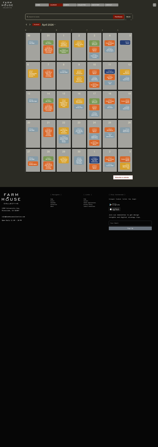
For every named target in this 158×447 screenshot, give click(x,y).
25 (109, 122)
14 (48, 93)
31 (48, 35)
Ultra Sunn (110, 107)
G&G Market (110, 130)
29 (63, 151)
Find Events (118, 17)
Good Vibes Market (110, 77)
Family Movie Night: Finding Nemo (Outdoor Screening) (48, 108)
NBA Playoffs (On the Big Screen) (63, 160)
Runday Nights (33, 164)
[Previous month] (26, 25)
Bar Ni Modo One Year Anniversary (94, 160)
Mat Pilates (48, 43)
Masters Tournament (79, 72)
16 (79, 93)
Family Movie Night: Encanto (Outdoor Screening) (48, 166)
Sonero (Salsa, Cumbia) (94, 56)
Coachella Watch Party (94, 79)
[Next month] (30, 25)
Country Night (109, 165)
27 (28, 151)
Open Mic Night (33, 101)
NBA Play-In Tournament (79, 101)
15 (63, 93)
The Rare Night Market (94, 85)
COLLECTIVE (82, 5)
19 (129, 93)
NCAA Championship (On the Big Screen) (33, 74)
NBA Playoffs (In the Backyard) (63, 131)
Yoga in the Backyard (94, 43)
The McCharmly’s (109, 135)
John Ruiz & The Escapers (109, 50)
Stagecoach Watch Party (94, 137)
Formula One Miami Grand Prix (126, 167)
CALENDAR (53, 5)
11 (109, 64)
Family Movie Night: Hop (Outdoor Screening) (48, 74)
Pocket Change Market (110, 43)
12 (129, 64)
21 (48, 122)
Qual (110, 83)
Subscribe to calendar (122, 177)
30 (28, 35)
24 (94, 122)
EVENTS (66, 5)
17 (94, 93)
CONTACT (109, 5)
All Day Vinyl (79, 107)
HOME (38, 5)
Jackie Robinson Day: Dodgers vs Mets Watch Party (64, 103)
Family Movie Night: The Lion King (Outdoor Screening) (48, 50)
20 (28, 122)
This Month (36, 24)
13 (28, 93)
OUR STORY (95, 5)
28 (48, 151)
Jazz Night (31, 43)
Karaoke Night (64, 72)
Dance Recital (110, 72)
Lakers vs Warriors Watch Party (79, 80)
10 (94, 64)
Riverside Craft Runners (64, 51)
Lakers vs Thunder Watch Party (79, 44)
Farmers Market (94, 50)
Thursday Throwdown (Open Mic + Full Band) (79, 161)
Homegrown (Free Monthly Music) (79, 131)
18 (109, 93)
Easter (127, 43)
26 (129, 122)
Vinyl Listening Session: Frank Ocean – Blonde (64, 140)
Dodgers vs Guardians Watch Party (64, 44)
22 (63, 122)
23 (79, 122)
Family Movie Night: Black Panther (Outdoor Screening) (48, 132)
